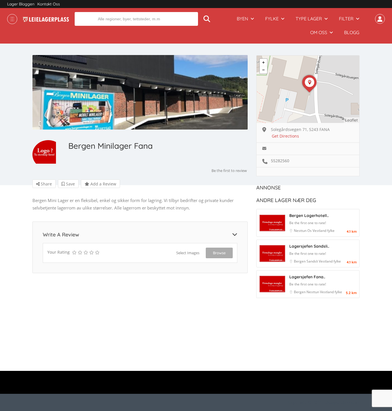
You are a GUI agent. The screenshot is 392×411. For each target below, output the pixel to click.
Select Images (187, 252)
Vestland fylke (324, 230)
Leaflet (351, 120)
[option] (140, 92)
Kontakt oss (48, 4)
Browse (219, 252)
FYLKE (272, 18)
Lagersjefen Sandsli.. (309, 246)
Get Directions (285, 136)
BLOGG (351, 32)
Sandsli (312, 261)
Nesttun (300, 230)
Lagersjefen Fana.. (307, 276)
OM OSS (318, 32)
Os (310, 230)
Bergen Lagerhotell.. (309, 215)
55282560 (280, 160)
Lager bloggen (20, 4)
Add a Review (102, 184)
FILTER (346, 18)
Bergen (300, 261)
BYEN (242, 18)
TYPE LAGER (309, 18)
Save (70, 184)
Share (46, 184)
